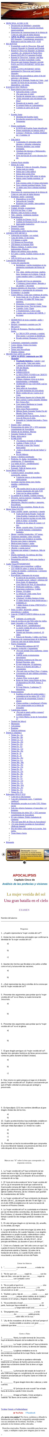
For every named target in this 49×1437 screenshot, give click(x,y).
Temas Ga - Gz (17, 749)
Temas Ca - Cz (17, 740)
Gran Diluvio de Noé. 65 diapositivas (31, 584)
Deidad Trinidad (17, 226)
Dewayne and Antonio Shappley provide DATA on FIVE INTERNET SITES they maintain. (27, 64)
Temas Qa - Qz (17, 771)
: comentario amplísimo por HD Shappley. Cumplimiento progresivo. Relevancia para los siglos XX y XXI (28, 39)
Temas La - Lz (17, 760)
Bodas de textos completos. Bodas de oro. (27, 507)
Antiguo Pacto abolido (20, 162)
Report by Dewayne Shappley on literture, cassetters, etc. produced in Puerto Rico (28, 52)
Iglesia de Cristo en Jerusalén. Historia (31, 167)
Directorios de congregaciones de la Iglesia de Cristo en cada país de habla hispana (29, 33)
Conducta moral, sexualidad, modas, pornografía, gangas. (25, 474)
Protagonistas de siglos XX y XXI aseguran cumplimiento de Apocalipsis (28, 428)
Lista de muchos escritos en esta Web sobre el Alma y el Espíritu (30, 519)
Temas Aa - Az (17, 735)
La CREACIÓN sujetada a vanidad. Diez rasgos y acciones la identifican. (30, 334)
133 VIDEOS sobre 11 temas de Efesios (27, 568)
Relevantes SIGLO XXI (15, 794)
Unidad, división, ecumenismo (23, 208)
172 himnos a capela (19, 240)
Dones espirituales (18, 126)
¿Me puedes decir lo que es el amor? (30, 489)
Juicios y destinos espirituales (22, 457)
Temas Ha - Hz (17, 751)
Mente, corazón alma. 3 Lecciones (29, 527)
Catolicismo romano (19, 710)
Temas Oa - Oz (17, 767)
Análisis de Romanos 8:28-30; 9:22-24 (31, 222)
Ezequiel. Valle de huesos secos (23, 468)
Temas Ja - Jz (16, 755)
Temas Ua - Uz (17, 781)
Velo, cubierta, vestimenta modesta (24, 215)
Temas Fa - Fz (16, 746)
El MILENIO (21, 370)
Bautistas (14, 728)
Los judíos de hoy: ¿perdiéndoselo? (25, 463)
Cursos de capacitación (20, 263)
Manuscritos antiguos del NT (27, 646)
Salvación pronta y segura (26, 92)
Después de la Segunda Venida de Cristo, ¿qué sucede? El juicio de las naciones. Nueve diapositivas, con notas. (29, 82)
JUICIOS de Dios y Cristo (21, 210)
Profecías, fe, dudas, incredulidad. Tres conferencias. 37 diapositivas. (26, 460)
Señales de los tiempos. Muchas (23, 432)
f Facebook (30, 1413)
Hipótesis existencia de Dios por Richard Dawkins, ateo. (29, 661)
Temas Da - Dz (17, 742)
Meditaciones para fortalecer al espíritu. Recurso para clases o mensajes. (26, 540)
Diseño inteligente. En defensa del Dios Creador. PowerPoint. (26, 556)
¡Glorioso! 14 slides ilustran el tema (30, 598)
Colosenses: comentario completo (24, 343)
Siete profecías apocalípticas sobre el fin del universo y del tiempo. (28, 77)
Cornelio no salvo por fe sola (27, 108)
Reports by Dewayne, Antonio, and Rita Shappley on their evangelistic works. (27, 58)
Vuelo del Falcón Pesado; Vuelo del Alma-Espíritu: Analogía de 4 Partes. (30, 515)
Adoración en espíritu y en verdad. (24, 235)
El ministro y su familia (20, 292)
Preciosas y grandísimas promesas (24, 546)
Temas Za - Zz (17, 792)
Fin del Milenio (22, 454)
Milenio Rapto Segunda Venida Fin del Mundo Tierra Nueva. (31, 412)
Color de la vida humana (21, 797)
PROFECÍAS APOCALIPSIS (18, 354)
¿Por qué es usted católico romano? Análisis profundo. (30, 713)
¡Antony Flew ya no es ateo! (27, 678)
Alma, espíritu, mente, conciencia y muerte (28, 511)
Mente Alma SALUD (14, 509)
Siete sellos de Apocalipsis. (26, 388)
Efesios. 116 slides (23, 591)
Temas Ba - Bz (17, 737)
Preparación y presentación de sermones (27, 290)
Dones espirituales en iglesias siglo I (30, 130)
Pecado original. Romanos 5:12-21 (30, 338)
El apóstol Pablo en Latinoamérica (29, 105)
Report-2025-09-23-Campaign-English (26, 55)
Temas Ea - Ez (17, 744)
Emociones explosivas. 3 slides (28, 589)
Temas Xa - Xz (17, 787)
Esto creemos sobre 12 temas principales (32, 183)
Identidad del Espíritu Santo (27, 117)
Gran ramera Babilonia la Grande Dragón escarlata (29, 405)
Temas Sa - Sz (16, 776)
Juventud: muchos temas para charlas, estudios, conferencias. (26, 483)
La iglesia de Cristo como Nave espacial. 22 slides (28, 595)
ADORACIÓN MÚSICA (16, 233)
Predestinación (17, 217)
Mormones (15, 724)
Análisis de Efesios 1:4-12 (26, 219)
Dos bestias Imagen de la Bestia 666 (30, 397)
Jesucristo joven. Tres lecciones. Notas (31, 306)
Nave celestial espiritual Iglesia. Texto (31, 185)
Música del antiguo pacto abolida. (24, 251)
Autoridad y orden (18, 206)
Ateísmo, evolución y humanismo (24, 648)
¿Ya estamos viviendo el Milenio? (29, 441)
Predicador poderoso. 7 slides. (28, 587)
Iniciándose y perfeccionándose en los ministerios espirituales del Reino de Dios (31, 267)
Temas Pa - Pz (16, 769)
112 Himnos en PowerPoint (22, 242)
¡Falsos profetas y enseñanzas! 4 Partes (31, 703)
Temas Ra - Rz (17, 774)
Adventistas (15, 726)
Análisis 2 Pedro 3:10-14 (26, 443)
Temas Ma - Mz (17, 762)
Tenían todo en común (25, 169)
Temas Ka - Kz (17, 758)
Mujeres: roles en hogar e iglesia (24, 213)
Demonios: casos (17, 229)
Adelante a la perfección (25, 619)
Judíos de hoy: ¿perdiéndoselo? (28, 625)
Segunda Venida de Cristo (21, 434)
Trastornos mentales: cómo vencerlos (25, 536)
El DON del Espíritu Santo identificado (31, 128)
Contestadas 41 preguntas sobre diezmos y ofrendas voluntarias (28, 143)
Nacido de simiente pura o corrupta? (30, 96)
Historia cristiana (17, 352)
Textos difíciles (17, 347)
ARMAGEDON (23, 372)
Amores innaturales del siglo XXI (29, 491)
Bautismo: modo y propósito (22, 197)
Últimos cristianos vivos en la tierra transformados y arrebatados (30, 380)
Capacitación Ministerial (15, 260)
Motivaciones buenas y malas (22, 543)
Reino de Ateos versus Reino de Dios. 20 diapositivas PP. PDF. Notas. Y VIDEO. (31, 682)
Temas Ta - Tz (16, 778)
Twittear (4, 1409)
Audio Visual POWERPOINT (18, 564)
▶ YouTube (18, 1413)
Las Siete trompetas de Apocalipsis (30, 390)
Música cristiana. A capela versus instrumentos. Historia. (24, 248)
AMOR (14, 486)
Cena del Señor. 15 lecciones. (22, 238)
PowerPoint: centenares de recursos (25, 575)
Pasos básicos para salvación (22, 89)
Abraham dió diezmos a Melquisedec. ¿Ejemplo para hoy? (31, 152)
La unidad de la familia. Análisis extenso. (27, 495)
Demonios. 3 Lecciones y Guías (28, 304)
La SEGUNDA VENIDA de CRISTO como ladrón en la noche (31, 376)
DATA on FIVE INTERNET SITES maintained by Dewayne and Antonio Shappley (26, 71)
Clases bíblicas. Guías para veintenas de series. (29, 295)
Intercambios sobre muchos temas (24, 231)
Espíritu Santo (16, 114)
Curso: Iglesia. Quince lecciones (24, 345)
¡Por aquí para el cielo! (25, 94)
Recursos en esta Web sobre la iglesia (31, 176)
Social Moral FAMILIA (15, 470)
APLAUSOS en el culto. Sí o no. (24, 258)
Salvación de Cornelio (25, 201)
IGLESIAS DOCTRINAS (16, 87)
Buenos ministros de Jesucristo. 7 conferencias (29, 288)
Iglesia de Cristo (17, 165)
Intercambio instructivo (25, 224)
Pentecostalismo (17, 692)
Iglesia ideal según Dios (25, 174)
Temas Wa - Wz (17, 785)
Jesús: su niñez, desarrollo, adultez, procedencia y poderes (25, 610)
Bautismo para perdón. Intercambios (30, 203)
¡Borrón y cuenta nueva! (20, 548)
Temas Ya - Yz (17, 790)
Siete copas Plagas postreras (27, 409)
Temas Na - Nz (17, 765)
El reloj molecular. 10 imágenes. (28, 664)
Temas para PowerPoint (20, 349)
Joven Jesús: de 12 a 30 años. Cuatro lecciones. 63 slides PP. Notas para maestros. (30, 299)
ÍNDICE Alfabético (14, 733)
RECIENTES (11, 44)
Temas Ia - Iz (16, 753)
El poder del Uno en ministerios (28, 281)
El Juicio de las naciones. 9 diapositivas (31, 578)
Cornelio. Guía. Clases (25, 308)
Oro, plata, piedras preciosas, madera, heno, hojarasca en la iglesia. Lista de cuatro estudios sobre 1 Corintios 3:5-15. (31, 275)
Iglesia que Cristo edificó (26, 171)
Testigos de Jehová (18, 721)
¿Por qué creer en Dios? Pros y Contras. (32, 671)
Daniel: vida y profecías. (20, 425)
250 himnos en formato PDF (22, 244)
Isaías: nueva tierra (18, 466)
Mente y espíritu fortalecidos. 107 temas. (27, 534)
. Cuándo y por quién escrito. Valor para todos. (30, 362)
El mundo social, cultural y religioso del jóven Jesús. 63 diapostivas (31, 581)
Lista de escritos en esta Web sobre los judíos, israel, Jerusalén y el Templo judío (29, 622)
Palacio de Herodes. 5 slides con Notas (31, 637)
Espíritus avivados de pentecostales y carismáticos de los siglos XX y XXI (30, 695)
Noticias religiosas (18, 730)
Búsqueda (10, 842)
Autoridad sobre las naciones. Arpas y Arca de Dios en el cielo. (31, 417)
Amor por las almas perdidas (27, 493)
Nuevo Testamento (18, 644)
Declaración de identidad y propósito (25, 25)
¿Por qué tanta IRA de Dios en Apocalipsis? (28, 822)
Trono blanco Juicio (19, 833)
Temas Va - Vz (17, 783)
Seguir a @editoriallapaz (18, 1409)
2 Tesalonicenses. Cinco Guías (28, 311)
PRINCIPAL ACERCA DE (17, 23)
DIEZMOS (15, 140)
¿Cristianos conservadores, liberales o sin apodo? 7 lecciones (31, 284)
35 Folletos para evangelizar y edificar (26, 566)
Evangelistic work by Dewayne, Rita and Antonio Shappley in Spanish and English (27, 47)
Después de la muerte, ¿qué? (27, 103)
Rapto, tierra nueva (18, 436)
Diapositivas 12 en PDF (25, 199)
